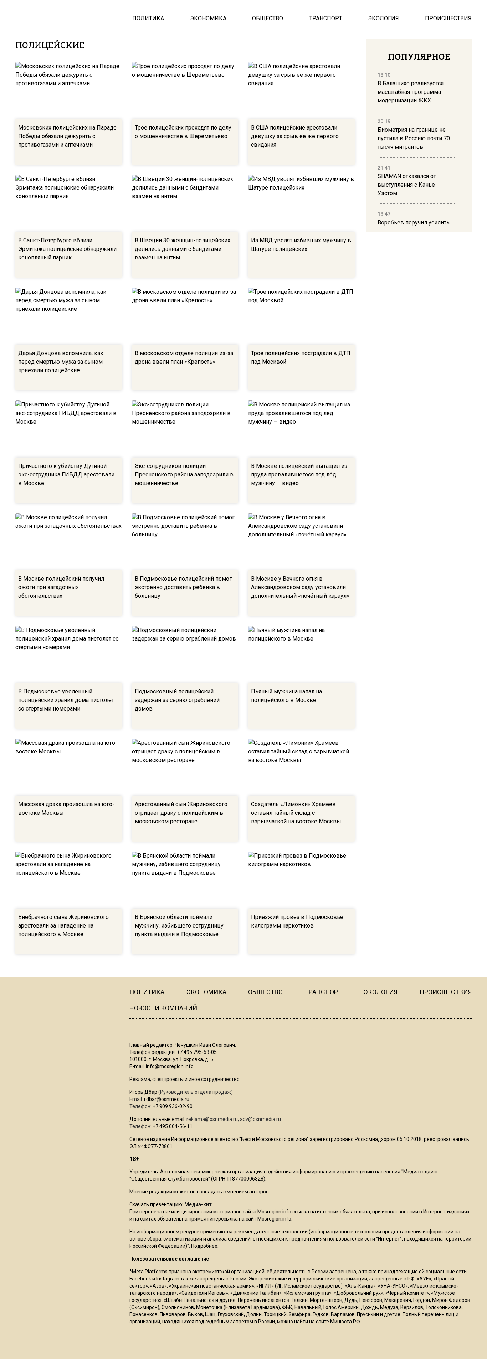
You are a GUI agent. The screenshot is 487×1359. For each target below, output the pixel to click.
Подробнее (204, 1246)
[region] (416, 149)
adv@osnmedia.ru (260, 1119)
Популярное (419, 56)
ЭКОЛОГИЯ (381, 992)
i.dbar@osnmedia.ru (166, 1099)
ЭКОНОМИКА (206, 992)
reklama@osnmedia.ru (212, 1119)
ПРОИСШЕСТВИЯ (446, 992)
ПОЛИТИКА (146, 992)
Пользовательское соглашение (169, 1259)
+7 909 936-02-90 (173, 1106)
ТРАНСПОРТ (323, 992)
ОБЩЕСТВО (265, 992)
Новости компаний (163, 1008)
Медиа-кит (198, 1204)
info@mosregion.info (170, 1066)
